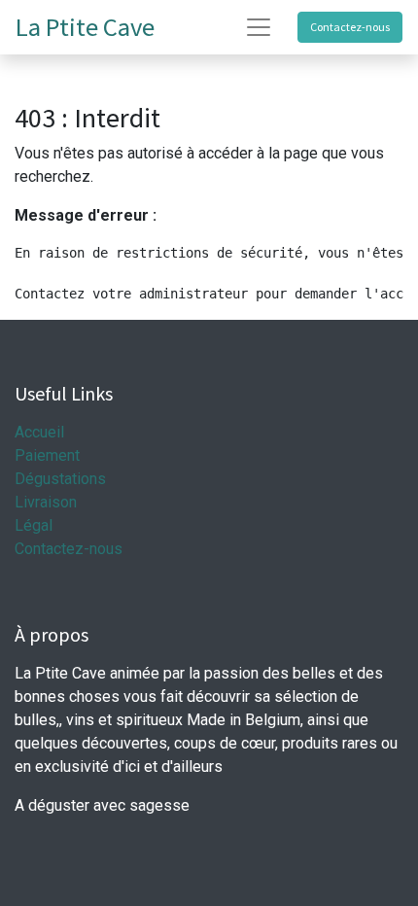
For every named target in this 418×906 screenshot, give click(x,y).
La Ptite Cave (85, 27)
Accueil (39, 432)
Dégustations (60, 479)
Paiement (47, 455)
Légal (33, 525)
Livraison (46, 502)
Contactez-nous (350, 26)
